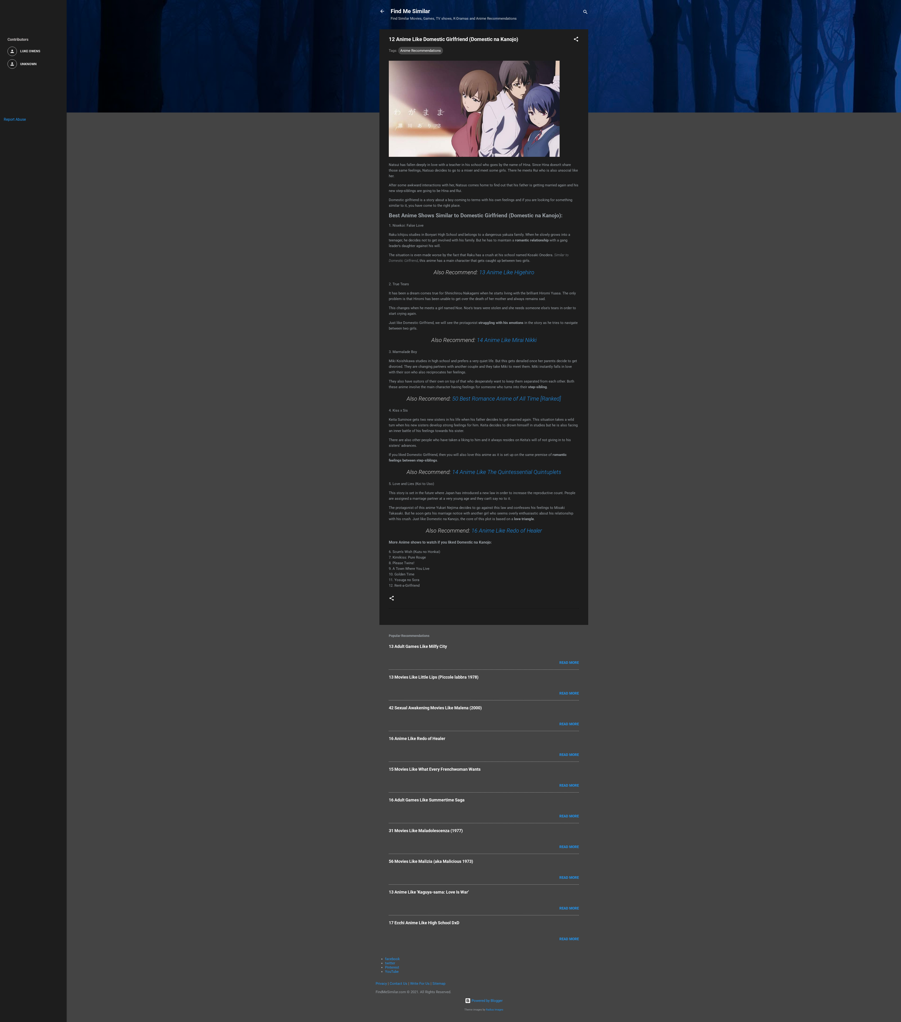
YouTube (392, 971)
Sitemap (438, 983)
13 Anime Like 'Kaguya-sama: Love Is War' (429, 892)
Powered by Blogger (487, 1001)
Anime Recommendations (420, 51)
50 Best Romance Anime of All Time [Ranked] (506, 398)
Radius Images (494, 1009)
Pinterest (392, 967)
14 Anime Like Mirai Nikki (507, 340)
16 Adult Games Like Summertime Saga (427, 799)
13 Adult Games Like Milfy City (418, 646)
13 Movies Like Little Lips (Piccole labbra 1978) (433, 677)
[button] (576, 40)
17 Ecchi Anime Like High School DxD (424, 922)
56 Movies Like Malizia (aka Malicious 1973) (431, 861)
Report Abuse (15, 119)
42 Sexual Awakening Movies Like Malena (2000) (435, 707)
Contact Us (398, 983)
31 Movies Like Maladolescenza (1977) (426, 830)
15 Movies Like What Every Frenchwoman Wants (435, 769)
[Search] (585, 13)
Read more (569, 663)
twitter (390, 963)
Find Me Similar (410, 11)
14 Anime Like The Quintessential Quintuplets (506, 472)
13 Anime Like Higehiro (506, 272)
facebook (392, 959)
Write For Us (420, 983)
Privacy (381, 983)
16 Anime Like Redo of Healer (506, 530)
